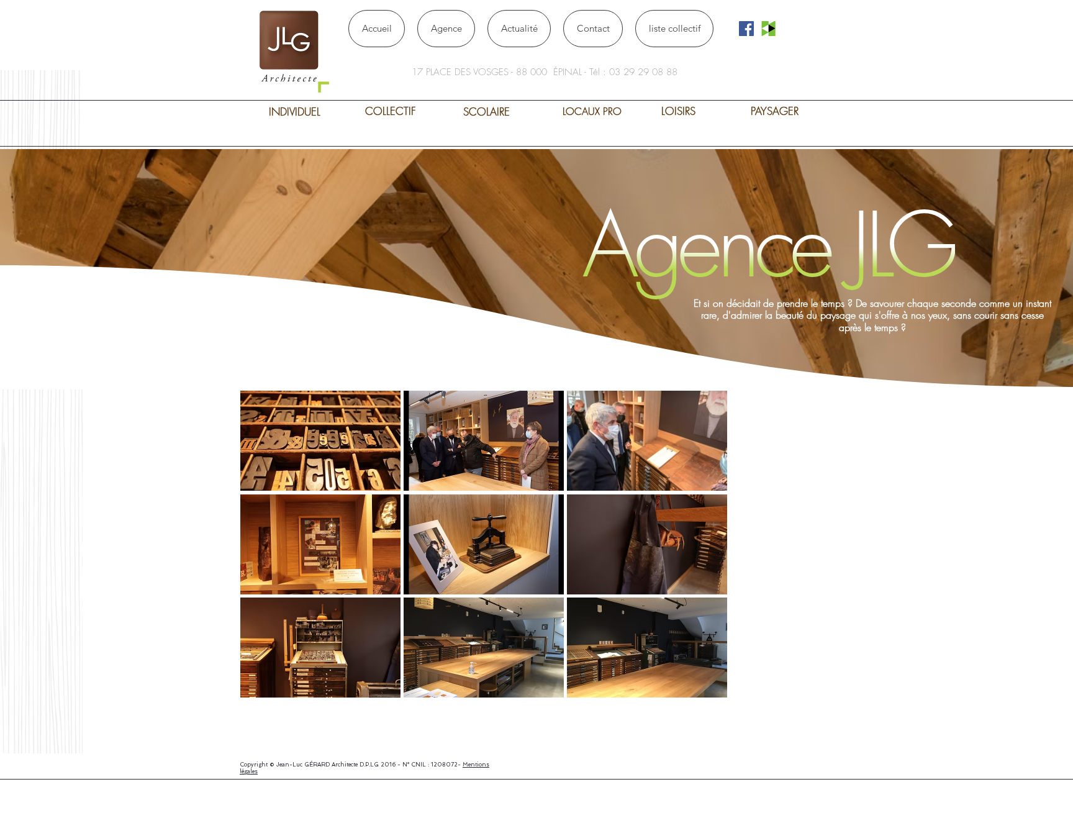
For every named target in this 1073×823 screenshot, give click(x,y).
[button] (320, 441)
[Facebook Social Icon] (746, 28)
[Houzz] (768, 28)
